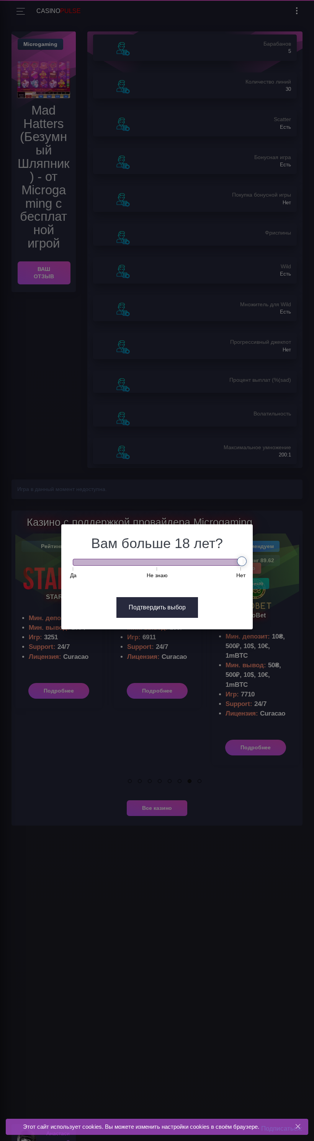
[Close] (298, 1126)
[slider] (242, 561)
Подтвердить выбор (157, 607)
